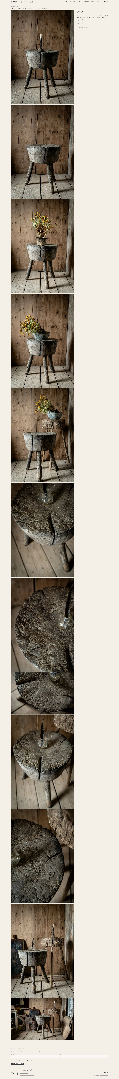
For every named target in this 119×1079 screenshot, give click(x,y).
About (80, 1)
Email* (61, 1054)
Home (65, 1)
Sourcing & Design (89, 1)
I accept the (22, 1061)
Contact (99, 1)
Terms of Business (104, 1075)
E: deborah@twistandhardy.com (27, 1075)
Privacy (97, 1075)
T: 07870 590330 (24, 1073)
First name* (13, 1054)
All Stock (72, 1)
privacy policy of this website (25, 1061)
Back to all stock (14, 6)
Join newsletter (17, 1064)
